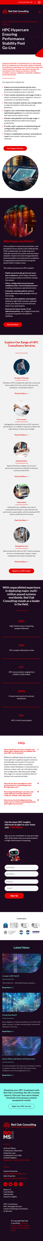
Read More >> (8, 987)
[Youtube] (16, 1184)
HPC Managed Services (12, 1206)
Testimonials (8, 1194)
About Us (7, 1189)
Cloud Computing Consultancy (15, 1209)
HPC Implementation (29, 22)
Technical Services (14, 22)
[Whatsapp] (39, 2)
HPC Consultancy (10, 1204)
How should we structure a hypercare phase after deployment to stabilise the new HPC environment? (20, 751)
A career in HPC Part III (10, 976)
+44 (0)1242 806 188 (25, 2)
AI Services (7, 1211)
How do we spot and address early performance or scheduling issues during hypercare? (18, 785)
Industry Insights (10, 1196)
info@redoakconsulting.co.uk (14, 1173)
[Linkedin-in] (5, 1184)
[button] (15, 148)
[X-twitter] (21, 1184)
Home (4, 22)
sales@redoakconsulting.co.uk (15, 1178)
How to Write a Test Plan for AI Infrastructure (18, 1059)
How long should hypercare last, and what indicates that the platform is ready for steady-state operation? (18, 793)
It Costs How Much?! (9, 1015)
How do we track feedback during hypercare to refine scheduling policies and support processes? (20, 802)
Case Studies (8, 1192)
